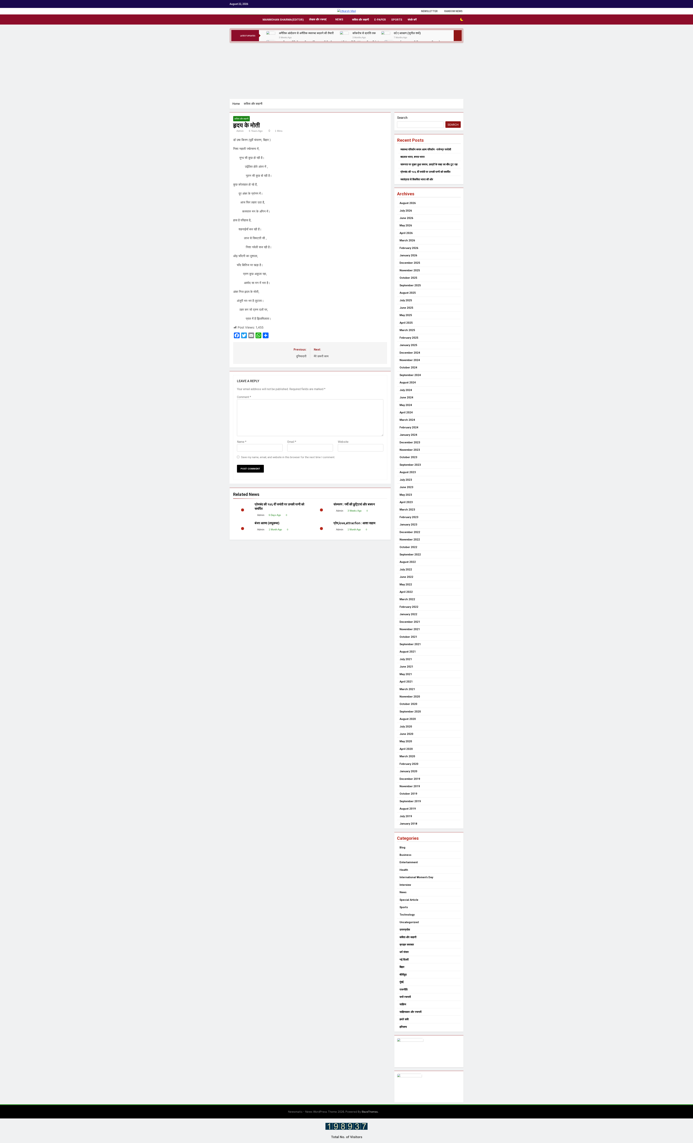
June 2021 (406, 666)
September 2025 (410, 285)
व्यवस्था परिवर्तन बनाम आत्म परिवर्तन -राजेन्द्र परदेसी (425, 149)
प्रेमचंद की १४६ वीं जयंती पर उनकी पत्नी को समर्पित (425, 171)
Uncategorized (409, 922)
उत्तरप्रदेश (405, 929)
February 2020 (409, 764)
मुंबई (402, 982)
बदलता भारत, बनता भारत (412, 156)
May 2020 (406, 741)
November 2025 (410, 270)
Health (404, 870)
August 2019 (408, 808)
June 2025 (406, 307)
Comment (244, 397)
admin (240, 130)
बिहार (402, 967)
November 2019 (410, 786)
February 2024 (409, 427)
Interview (405, 884)
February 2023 (409, 517)
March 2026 (407, 240)
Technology (407, 914)
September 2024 (410, 375)
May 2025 (406, 315)
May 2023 (406, 494)
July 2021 (406, 659)
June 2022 (406, 577)
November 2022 (410, 539)
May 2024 (406, 405)
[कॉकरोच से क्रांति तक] (344, 35)
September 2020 (410, 711)
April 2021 (406, 681)
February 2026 (409, 248)
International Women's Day (416, 877)
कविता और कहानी (360, 19)
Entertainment (409, 862)
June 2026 (406, 218)
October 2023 (408, 457)
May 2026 (406, 225)
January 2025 (408, 345)
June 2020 (406, 734)
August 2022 (408, 562)
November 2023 (410, 449)
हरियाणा (403, 1027)
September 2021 (410, 644)
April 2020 (406, 749)
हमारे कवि (404, 1019)
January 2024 (408, 434)
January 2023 (408, 524)
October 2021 (408, 636)
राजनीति (403, 989)
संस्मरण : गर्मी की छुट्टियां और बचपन (355, 504)
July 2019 (406, 816)
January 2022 (408, 614)
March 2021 (407, 689)
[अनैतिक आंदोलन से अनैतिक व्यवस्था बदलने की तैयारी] (270, 35)
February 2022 (409, 607)
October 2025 (408, 277)
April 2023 (406, 502)
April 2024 (406, 412)
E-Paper (380, 19)
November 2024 (410, 360)
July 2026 (406, 210)
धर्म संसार (404, 952)
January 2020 (408, 771)
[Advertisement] (346, 70)
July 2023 (406, 479)
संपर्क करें (412, 19)
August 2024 (408, 382)
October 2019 (408, 793)
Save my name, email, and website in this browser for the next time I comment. (288, 457)
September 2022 (410, 554)
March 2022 (407, 599)
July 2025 (406, 300)
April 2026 (406, 233)
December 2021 (410, 621)
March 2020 (407, 756)
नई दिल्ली (404, 959)
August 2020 (408, 719)
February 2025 (409, 337)
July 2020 (406, 726)
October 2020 (408, 704)
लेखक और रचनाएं (317, 19)
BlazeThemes (370, 1111)
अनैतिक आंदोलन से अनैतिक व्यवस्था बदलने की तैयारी (306, 33)
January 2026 (408, 255)
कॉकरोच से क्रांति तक (364, 33)
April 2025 (406, 322)
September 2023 (410, 464)
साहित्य (403, 1004)
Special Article (409, 899)
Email (291, 442)
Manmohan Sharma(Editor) (283, 19)
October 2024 (408, 367)
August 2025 (408, 292)
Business (405, 855)
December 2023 (410, 442)
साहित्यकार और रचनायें (410, 1012)
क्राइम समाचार (407, 944)
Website (343, 442)
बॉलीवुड (403, 974)
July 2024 (406, 390)
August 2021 (408, 651)
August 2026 (408, 203)
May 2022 (406, 584)
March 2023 (407, 509)
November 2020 (410, 696)
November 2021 (410, 629)
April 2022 (406, 592)
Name (241, 442)
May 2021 (406, 674)
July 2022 (406, 569)
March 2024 (407, 419)
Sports (396, 19)
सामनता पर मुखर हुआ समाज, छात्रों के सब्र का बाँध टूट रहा (428, 164)
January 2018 (408, 823)
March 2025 (407, 330)
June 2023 (406, 487)
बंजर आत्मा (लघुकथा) (267, 523)
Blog (402, 847)
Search (402, 117)
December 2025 (410, 262)
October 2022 (408, 547)
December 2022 (410, 532)
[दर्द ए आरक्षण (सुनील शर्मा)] (385, 35)
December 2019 (410, 779)
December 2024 (410, 352)
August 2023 (408, 472)
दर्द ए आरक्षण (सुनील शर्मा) (407, 33)
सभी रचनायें (405, 997)
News (339, 19)
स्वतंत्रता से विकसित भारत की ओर (416, 179)
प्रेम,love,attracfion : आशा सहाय (355, 523)
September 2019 (410, 801)
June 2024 (406, 397)
